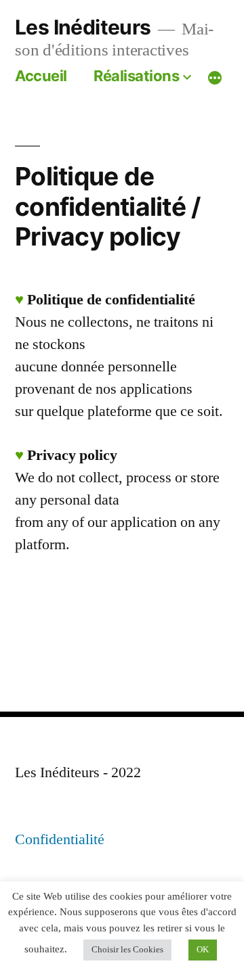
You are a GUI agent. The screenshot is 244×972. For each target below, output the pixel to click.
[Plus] (215, 78)
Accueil (41, 76)
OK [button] (203, 949)
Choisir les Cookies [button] (127, 949)
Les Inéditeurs (83, 27)
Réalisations (136, 76)
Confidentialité (59, 839)
